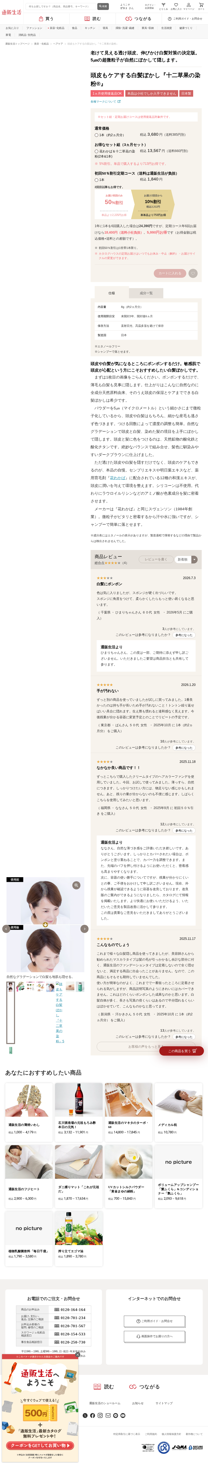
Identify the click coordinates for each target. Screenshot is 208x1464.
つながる (143, 18)
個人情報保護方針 (171, 1434)
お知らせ (138, 1403)
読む (97, 18)
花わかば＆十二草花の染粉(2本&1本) (115, 154)
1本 (101, 179)
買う (50, 18)
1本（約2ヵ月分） (112, 135)
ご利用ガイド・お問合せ (187, 18)
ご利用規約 (151, 1434)
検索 (104, 6)
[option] (45, 929)
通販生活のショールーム (104, 1403)
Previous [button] (6, 929)
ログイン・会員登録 (150, 6)
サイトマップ (164, 1403)
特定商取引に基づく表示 (126, 1434)
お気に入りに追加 (193, 273)
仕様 (111, 293)
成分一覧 (146, 293)
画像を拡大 (76, 885)
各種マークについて (103, 101)
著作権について (194, 1434)
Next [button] (84, 929)
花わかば (117, 478)
